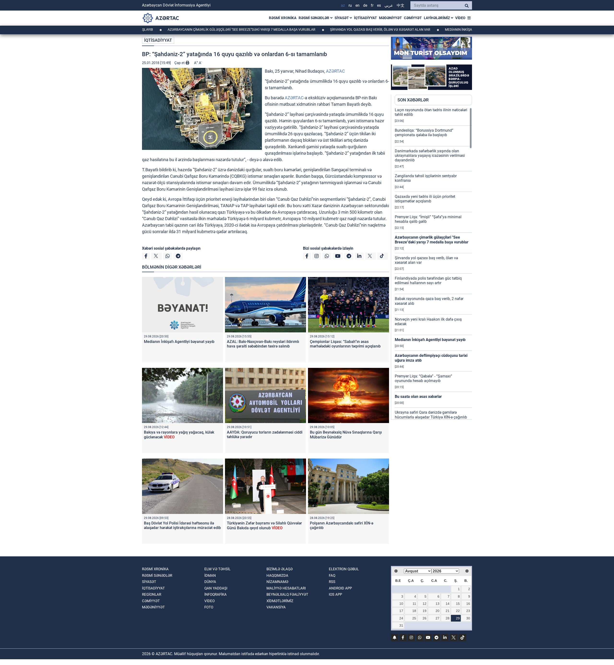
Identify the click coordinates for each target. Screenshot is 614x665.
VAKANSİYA (276, 607)
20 (437, 611)
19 (424, 611)
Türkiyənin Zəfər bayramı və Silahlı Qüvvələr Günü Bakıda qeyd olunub (264, 525)
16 (468, 604)
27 (437, 618)
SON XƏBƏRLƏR (413, 99)
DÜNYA (210, 582)
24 (401, 618)
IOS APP (335, 594)
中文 (400, 5)
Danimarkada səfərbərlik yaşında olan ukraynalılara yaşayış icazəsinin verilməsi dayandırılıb (430, 155)
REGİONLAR (151, 594)
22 (458, 611)
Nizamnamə (277, 582)
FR (372, 5)
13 (437, 604)
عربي (388, 5)
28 (447, 618)
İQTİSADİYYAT (365, 18)
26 (424, 618)
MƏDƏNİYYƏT (390, 18)
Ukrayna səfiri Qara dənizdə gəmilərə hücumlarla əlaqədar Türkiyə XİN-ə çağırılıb (431, 414)
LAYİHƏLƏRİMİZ (437, 18)
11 (414, 604)
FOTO (208, 607)
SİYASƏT (342, 18)
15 (458, 604)
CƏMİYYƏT (413, 18)
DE (365, 5)
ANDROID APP (340, 588)
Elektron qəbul (344, 569)
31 (401, 625)
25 (414, 618)
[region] (433, 263)
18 (414, 611)
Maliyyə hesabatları (286, 588)
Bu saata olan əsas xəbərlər (418, 396)
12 (424, 604)
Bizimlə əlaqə (279, 569)
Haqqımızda (277, 575)
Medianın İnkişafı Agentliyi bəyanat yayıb (449, 29)
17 (401, 611)
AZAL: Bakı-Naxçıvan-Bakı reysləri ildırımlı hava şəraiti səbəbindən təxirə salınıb (263, 343)
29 (458, 618)
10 (401, 604)
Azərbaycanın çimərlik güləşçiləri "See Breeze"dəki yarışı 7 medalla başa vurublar (210, 29)
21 (447, 611)
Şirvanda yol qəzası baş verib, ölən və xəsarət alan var (348, 29)
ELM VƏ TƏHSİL (217, 569)
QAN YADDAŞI (215, 588)
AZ (343, 5)
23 (468, 611)
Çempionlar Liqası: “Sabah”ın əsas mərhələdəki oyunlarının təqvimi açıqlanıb (345, 343)
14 (447, 604)
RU (350, 5)
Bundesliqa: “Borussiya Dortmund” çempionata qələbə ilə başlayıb (424, 132)
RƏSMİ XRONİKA (282, 18)
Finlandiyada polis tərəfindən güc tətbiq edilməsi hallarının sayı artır (428, 280)
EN (357, 5)
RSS (332, 582)
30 (468, 618)
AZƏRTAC (335, 71)
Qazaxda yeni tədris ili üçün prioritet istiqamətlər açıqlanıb (425, 198)
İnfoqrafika (215, 594)
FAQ (332, 575)
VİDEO (460, 18)
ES (379, 5)
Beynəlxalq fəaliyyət (287, 594)
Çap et (180, 63)
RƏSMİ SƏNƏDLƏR (314, 18)
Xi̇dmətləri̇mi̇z (279, 601)
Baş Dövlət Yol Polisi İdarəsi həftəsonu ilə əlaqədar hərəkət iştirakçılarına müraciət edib (182, 525)
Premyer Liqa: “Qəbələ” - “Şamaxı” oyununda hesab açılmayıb (423, 378)
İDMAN (210, 575)
